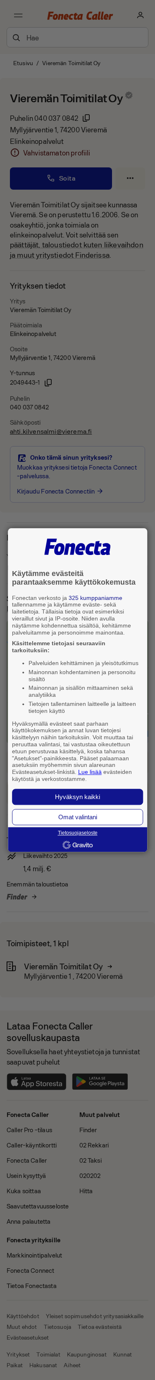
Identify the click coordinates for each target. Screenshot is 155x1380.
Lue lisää (90, 772)
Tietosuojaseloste (78, 833)
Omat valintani (77, 816)
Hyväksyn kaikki (77, 796)
